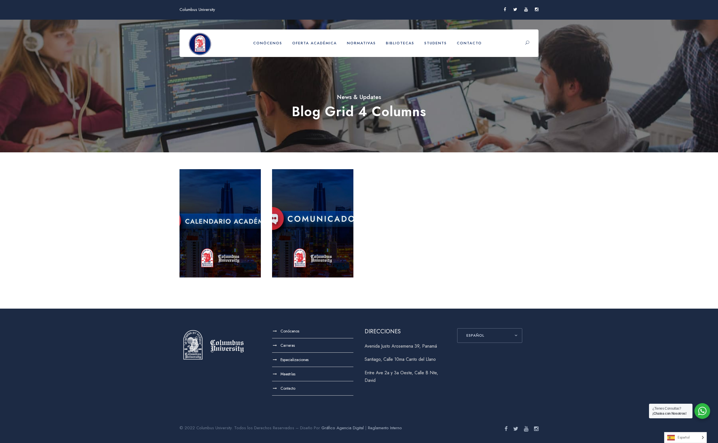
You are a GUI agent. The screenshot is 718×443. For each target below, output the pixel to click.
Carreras (287, 345)
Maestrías (287, 374)
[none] (685, 437)
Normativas (361, 43)
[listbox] (685, 437)
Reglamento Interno (385, 428)
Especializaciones (294, 359)
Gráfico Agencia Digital (342, 428)
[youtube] (526, 9)
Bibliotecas (400, 43)
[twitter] (515, 9)
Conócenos (267, 43)
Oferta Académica (314, 43)
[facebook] (505, 9)
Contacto (469, 43)
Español (475, 335)
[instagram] (536, 9)
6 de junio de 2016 (314, 259)
